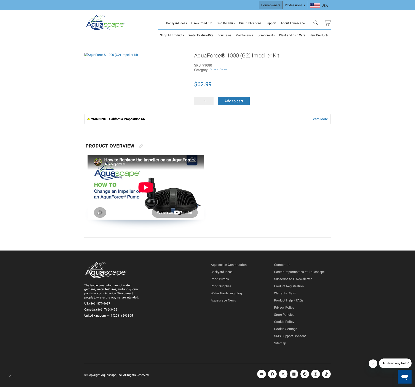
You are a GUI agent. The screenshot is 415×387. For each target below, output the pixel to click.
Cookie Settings (285, 329)
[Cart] (328, 23)
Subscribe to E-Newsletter (293, 279)
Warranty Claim (285, 293)
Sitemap (280, 343)
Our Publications (250, 23)
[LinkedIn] (294, 374)
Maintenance (244, 35)
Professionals (295, 5)
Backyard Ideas (176, 23)
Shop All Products (172, 35)
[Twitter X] (283, 374)
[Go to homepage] (106, 23)
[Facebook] (272, 374)
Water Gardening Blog (226, 293)
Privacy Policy (284, 307)
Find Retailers (226, 23)
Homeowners (270, 5)
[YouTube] (261, 374)
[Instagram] (315, 374)
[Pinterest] (304, 374)
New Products (319, 35)
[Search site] (315, 24)
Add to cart (233, 101)
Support (271, 23)
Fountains (224, 35)
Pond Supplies (221, 286)
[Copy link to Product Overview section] (141, 146)
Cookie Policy (284, 322)
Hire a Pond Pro (201, 23)
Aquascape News (223, 300)
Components (266, 35)
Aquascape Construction (229, 265)
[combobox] (319, 6)
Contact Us (282, 265)
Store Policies (284, 315)
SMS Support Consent (290, 336)
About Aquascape (293, 23)
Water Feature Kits (200, 35)
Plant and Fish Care (292, 35)
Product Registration (289, 286)
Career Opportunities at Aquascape (299, 272)
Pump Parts (218, 70)
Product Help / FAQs (288, 300)
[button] (90, 58)
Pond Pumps (220, 279)
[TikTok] (326, 374)
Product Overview (110, 146)
